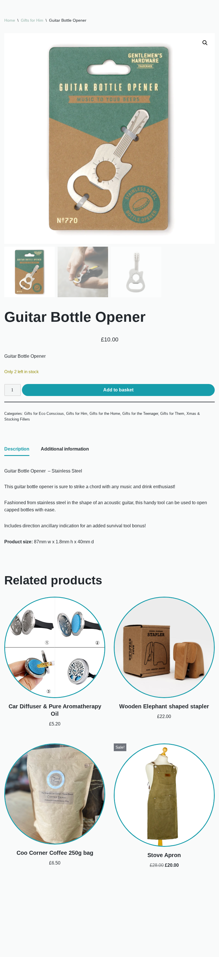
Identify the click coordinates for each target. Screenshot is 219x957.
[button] (205, 43)
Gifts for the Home (105, 413)
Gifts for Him (32, 20)
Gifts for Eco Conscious (44, 413)
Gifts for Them (172, 413)
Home (9, 20)
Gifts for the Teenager (140, 413)
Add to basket (118, 389)
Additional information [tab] (65, 449)
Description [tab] (16, 449)
